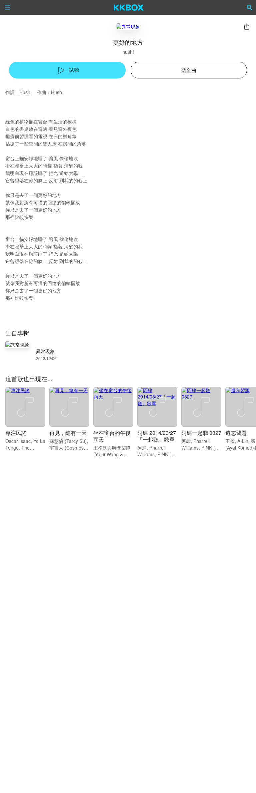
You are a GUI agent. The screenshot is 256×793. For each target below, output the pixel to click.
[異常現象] (128, 26)
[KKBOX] (129, 7)
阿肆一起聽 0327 (201, 433)
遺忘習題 (236, 433)
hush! (128, 51)
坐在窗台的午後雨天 (112, 436)
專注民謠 (16, 433)
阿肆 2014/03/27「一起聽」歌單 (156, 436)
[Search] (250, 7)
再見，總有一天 (68, 433)
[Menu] (8, 7)
